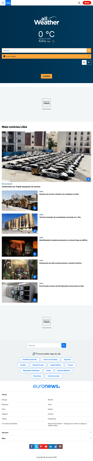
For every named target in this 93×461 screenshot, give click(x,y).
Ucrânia (23, 365)
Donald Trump (38, 365)
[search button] (89, 50)
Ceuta (48, 370)
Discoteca (37, 376)
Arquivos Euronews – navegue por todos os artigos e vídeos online (67, 424)
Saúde (50, 409)
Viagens (5, 414)
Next (3, 409)
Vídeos (4, 419)
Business (5, 404)
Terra (50, 404)
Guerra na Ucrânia (50, 359)
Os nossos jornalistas (9, 423)
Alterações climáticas (31, 370)
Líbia (41, 191)
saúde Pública (55, 365)
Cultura (50, 414)
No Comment (7, 184)
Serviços (5, 432)
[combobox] (46, 50)
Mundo (50, 400)
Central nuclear (54, 376)
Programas (52, 419)
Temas (4, 394)
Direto (87, 3)
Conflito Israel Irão (29, 359)
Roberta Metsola (63, 370)
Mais (3, 438)
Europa (4, 400)
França (70, 365)
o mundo (46, 76)
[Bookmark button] (53, 41)
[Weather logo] (46, 21)
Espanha (67, 359)
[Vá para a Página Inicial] (8, 2)
